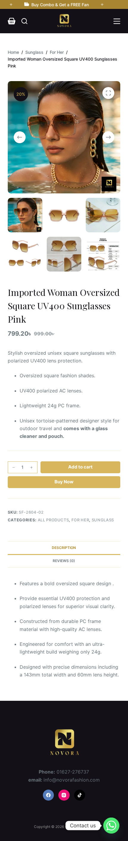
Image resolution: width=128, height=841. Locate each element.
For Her (80, 519)
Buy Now (64, 482)
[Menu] (116, 21)
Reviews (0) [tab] (64, 560)
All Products (53, 519)
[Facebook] (48, 795)
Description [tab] (64, 547)
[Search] (24, 21)
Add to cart (80, 467)
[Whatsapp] (111, 826)
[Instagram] (64, 795)
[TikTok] (79, 795)
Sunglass (103, 519)
